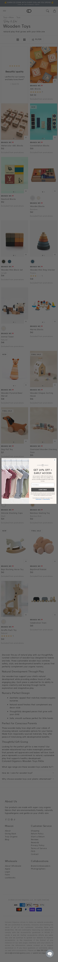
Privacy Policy (38, 499)
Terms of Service (46, 499)
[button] (50, 953)
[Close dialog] (54, 460)
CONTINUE (43, 490)
